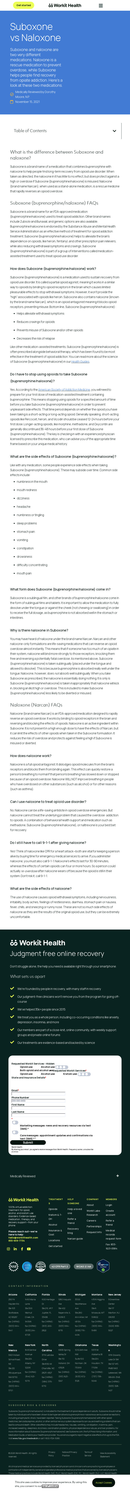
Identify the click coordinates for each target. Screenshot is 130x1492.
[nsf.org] (13, 1266)
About (90, 1205)
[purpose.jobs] (41, 1266)
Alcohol (53, 1224)
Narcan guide (75, 1238)
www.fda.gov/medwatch (25, 1438)
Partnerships (94, 1226)
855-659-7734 (16, 1240)
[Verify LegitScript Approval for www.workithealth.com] (103, 1272)
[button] (114, 131)
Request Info (94, 1232)
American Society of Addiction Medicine (64, 390)
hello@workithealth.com (23, 1237)
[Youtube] (28, 1249)
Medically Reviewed (22, 1176)
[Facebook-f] (22, 1249)
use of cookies (50, 1486)
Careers (91, 1220)
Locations (54, 1240)
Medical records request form (113, 1234)
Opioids (53, 1209)
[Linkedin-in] (15, 1249)
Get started (55, 1246)
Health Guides (80, 362)
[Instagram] (8, 1249)
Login (109, 1205)
